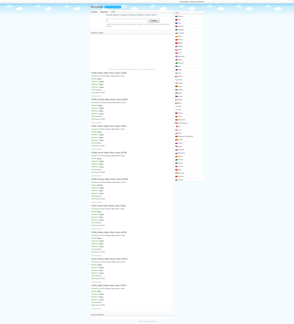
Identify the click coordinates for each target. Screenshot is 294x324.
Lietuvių (179, 116)
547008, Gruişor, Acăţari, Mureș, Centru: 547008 (109, 152)
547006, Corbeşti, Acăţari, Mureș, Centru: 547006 (109, 99)
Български (180, 33)
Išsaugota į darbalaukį (197, 2)
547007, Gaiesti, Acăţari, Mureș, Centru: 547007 (109, 126)
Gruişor (99, 158)
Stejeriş (99, 238)
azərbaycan (181, 29)
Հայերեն (180, 26)
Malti (178, 126)
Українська (180, 173)
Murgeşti (99, 185)
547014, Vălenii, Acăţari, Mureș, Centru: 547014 (108, 285)
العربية (179, 23)
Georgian (180, 83)
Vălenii (99, 291)
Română (180, 140)
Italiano (179, 103)
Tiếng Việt (180, 176)
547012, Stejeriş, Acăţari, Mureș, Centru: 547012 (109, 232)
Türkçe (179, 170)
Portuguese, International (185, 136)
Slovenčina (180, 150)
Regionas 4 (141, 15)
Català (179, 36)
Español (179, 156)
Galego (179, 80)
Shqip (179, 19)
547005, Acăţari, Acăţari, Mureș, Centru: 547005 (108, 73)
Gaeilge (179, 100)
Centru (101, 87)
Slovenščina (181, 153)
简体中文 (180, 39)
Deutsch (179, 86)
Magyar (179, 93)
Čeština (179, 49)
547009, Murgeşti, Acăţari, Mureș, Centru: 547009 (109, 179)
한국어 (179, 110)
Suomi (179, 73)
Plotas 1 (154, 15)
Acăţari (99, 79)
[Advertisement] (131, 51)
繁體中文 (180, 43)
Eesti (178, 66)
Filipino (179, 70)
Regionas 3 (104, 12)
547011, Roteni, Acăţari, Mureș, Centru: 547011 (108, 205)
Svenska (180, 163)
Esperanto (180, 63)
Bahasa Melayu (182, 123)
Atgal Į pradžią (184, 2)
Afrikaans (180, 16)
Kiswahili (180, 160)
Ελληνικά (180, 90)
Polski (179, 133)
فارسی (179, 130)
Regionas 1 (116, 15)
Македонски (181, 120)
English (179, 59)
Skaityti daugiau (96, 96)
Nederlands (181, 56)
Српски (179, 146)
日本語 (179, 106)
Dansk (179, 53)
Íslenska (179, 96)
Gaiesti (99, 132)
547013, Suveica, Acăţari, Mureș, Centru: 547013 (109, 259)
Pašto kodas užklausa (113, 7)
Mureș (101, 84)
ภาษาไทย (180, 166)
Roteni (99, 211)
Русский (179, 143)
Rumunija (97, 7)
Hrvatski (179, 46)
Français (180, 76)
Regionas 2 (125, 15)
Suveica (99, 265)
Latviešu (179, 113)
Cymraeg (180, 180)
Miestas (148, 15)
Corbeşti (99, 105)
